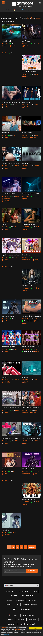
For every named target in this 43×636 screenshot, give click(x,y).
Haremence (5, 133)
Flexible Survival (27, 133)
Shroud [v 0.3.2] (27, 163)
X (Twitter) (31, 624)
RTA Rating (10, 619)
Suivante (32, 547)
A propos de (20, 600)
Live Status (21, 619)
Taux (32, 18)
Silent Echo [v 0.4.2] (28, 469)
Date (28, 18)
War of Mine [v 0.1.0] (8, 316)
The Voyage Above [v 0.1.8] (30, 194)
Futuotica (25, 377)
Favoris (27, 10)
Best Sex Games (24, 591)
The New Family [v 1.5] (29, 224)
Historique (34, 10)
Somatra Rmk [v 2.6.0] (8, 194)
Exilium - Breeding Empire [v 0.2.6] (11, 163)
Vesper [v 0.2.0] (27, 285)
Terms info (6, 634)
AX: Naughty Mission (29, 71)
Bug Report (11, 591)
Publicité (8, 604)
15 (25, 547)
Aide (17, 604)
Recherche (13, 596)
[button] (21, 585)
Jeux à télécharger (27, 596)
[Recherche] (40, 3)
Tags (35, 591)
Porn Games (32, 619)
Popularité (38, 18)
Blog (21, 624)
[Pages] (3, 2)
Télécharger (26, 609)
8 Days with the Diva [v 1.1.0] (10, 438)
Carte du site (32, 600)
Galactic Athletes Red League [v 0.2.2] (31, 316)
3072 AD (4, 377)
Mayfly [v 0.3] (26, 41)
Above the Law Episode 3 (30, 408)
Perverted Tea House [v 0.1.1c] (11, 102)
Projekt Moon (26, 255)
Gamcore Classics (28, 615)
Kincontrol (5, 469)
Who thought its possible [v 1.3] (31, 438)
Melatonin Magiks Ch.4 (9, 346)
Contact (9, 600)
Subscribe (32, 571)
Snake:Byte (5, 530)
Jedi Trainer (26, 102)
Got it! (35, 628)
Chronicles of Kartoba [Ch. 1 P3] (31, 346)
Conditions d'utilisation (30, 604)
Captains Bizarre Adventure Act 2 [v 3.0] (11, 255)
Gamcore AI (11, 624)
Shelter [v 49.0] (6, 41)
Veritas (4, 224)
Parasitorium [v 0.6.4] (28, 499)
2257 (14, 609)
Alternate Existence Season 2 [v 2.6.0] (11, 408)
